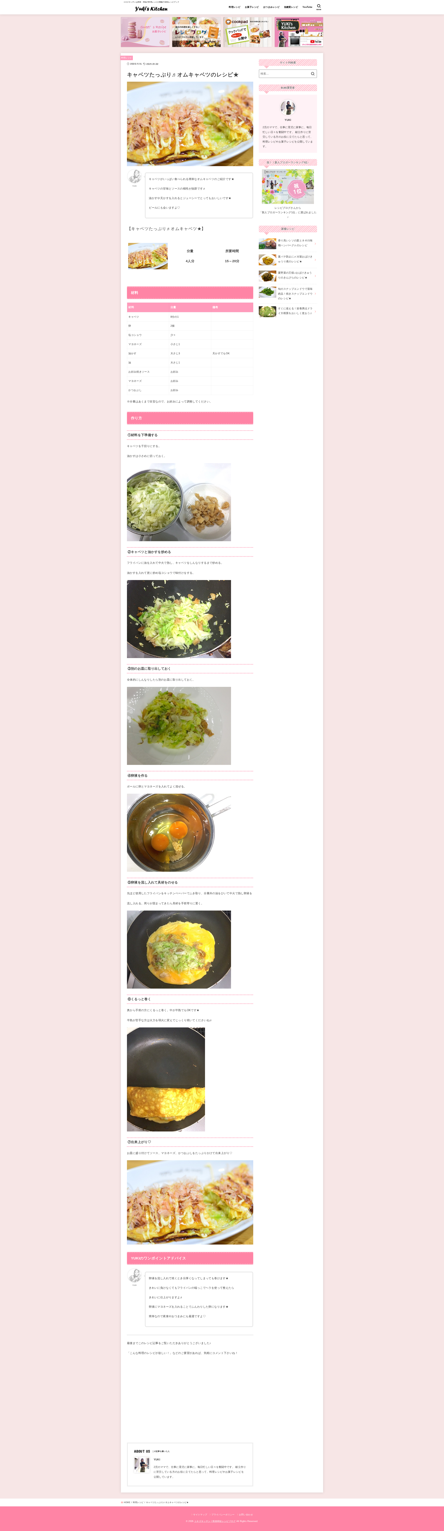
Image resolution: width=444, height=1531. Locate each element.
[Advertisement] (190, 1398)
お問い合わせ (246, 1514)
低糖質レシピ (291, 7)
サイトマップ (200, 1514)
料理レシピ (234, 7)
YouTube (307, 7)
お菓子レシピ (252, 7)
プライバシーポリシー (222, 1514)
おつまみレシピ (271, 7)
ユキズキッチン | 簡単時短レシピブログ (215, 1521)
